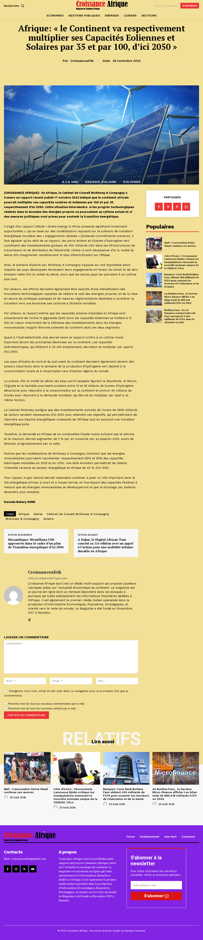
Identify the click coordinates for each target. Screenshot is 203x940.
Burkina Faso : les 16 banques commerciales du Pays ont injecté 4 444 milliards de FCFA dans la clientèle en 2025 (179, 316)
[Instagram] (15, 868)
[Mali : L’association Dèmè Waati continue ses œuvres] (154, 244)
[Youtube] (32, 868)
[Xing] (29, 619)
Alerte (38, 514)
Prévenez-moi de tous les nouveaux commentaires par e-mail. (46, 703)
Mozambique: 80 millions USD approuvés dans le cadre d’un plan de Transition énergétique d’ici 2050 (35, 543)
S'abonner (154, 895)
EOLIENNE (132, 181)
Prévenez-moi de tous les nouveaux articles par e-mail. (42, 708)
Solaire (48, 518)
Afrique (23, 514)
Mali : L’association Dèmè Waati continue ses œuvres (180, 244)
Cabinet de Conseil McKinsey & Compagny (78, 514)
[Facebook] (159, 207)
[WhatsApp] (186, 207)
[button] (15, 6)
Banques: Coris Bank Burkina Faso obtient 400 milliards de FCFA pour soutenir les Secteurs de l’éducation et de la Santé (181, 280)
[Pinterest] (177, 207)
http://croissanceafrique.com (47, 578)
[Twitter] (168, 207)
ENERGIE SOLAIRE (101, 181)
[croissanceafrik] (13, 595)
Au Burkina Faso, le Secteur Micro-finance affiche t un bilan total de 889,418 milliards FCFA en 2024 (180, 298)
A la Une (70, 181)
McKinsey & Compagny (22, 518)
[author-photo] (6, 797)
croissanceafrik (82, 61)
